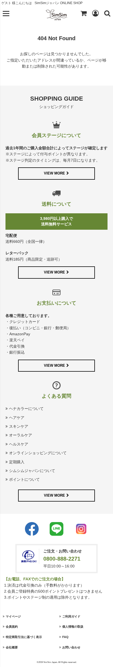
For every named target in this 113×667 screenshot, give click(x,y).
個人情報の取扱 (72, 626)
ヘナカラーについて (26, 408)
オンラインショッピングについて (38, 453)
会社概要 (12, 647)
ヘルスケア (18, 444)
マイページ (13, 616)
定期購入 (16, 462)
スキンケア (18, 426)
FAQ (65, 637)
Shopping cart (83, 13)
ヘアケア (16, 417)
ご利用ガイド (71, 616)
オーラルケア (20, 435)
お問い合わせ (71, 647)
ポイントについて (24, 479)
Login (95, 13)
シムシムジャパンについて (32, 470)
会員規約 (12, 626)
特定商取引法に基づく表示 (24, 637)
